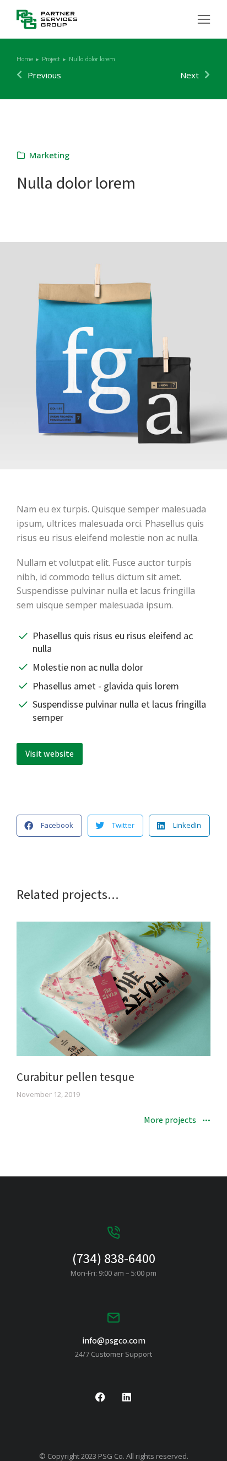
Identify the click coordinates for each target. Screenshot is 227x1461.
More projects (170, 1121)
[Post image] (113, 989)
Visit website (49, 753)
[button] (203, 19)
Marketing (49, 154)
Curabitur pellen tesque (75, 1076)
